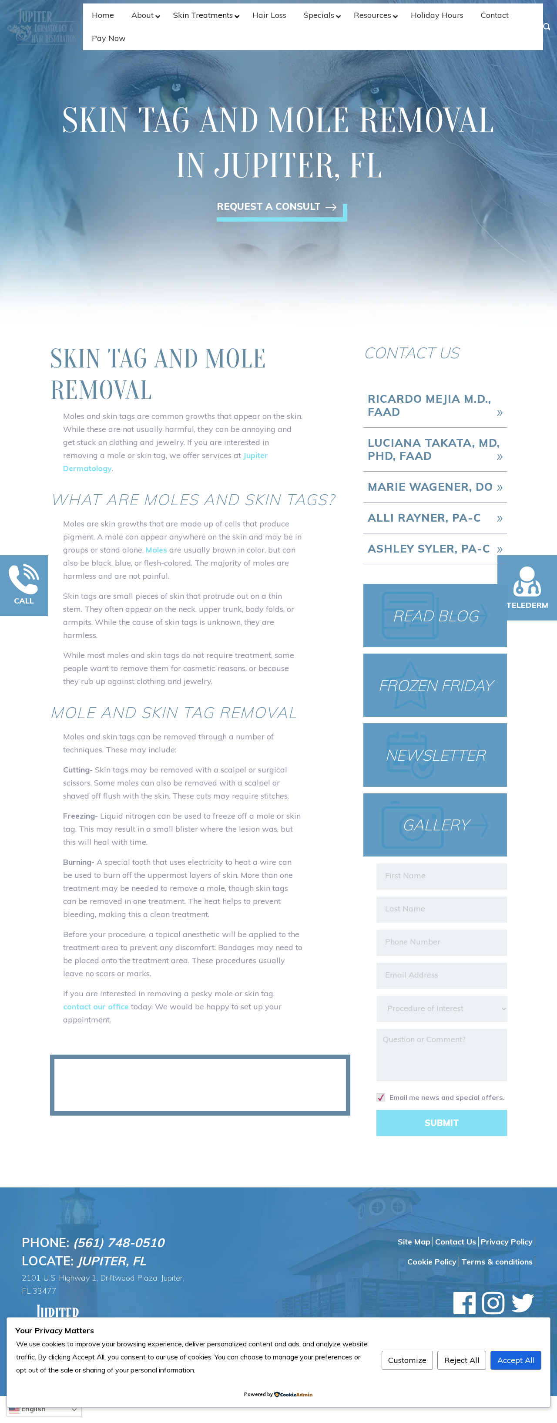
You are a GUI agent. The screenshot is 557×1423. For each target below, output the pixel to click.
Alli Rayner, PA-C (424, 517)
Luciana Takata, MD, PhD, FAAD (434, 449)
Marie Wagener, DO (430, 486)
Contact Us (455, 1242)
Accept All (516, 1360)
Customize (407, 1360)
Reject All (462, 1360)
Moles (156, 550)
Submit (442, 1122)
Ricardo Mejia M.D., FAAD (429, 405)
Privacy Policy (507, 1242)
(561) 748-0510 (118, 1242)
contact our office (96, 1006)
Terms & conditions (497, 1262)
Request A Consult (270, 208)
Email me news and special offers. (447, 1097)
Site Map (414, 1242)
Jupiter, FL (111, 1260)
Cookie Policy (431, 1262)
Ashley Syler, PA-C (429, 548)
